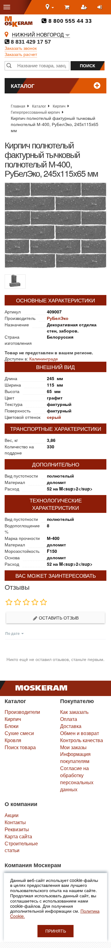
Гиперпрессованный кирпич (35, 112)
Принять (55, 931)
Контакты (15, 822)
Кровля (13, 740)
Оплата (68, 718)
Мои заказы (73, 747)
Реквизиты (17, 829)
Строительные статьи (21, 847)
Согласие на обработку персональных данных (76, 779)
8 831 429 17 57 (30, 42)
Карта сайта (18, 836)
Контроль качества (81, 740)
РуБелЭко (57, 318)
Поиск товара (20, 747)
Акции (11, 815)
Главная (18, 105)
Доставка (70, 726)
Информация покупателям (75, 757)
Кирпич (59, 105)
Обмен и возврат (79, 733)
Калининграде (43, 359)
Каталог (39, 105)
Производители (22, 711)
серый (54, 417)
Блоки (11, 726)
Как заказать (74, 711)
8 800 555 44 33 (69, 21)
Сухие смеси (19, 733)
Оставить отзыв (58, 618)
